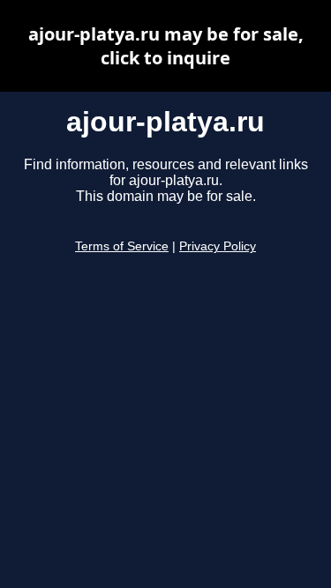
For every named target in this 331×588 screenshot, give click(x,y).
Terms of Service (122, 246)
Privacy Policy (217, 246)
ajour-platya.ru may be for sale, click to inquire (166, 46)
